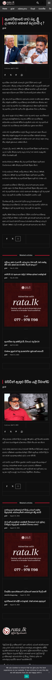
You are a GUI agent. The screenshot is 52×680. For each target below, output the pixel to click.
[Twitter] (10, 75)
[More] (18, 238)
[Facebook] (5, 75)
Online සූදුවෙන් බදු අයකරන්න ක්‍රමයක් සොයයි (23, 351)
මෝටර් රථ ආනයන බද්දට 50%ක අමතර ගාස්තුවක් (25, 274)
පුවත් (4, 28)
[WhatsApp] (21, 75)
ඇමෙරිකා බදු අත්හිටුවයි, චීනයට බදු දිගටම (22, 342)
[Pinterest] (16, 75)
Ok (27, 676)
